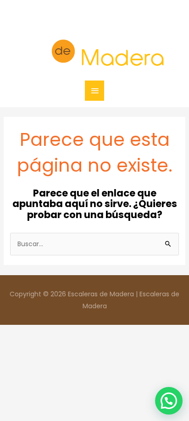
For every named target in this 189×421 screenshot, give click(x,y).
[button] (169, 401)
